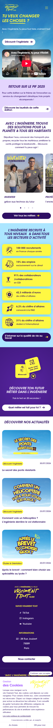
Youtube (27, 624)
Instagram (28, 618)
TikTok (26, 613)
